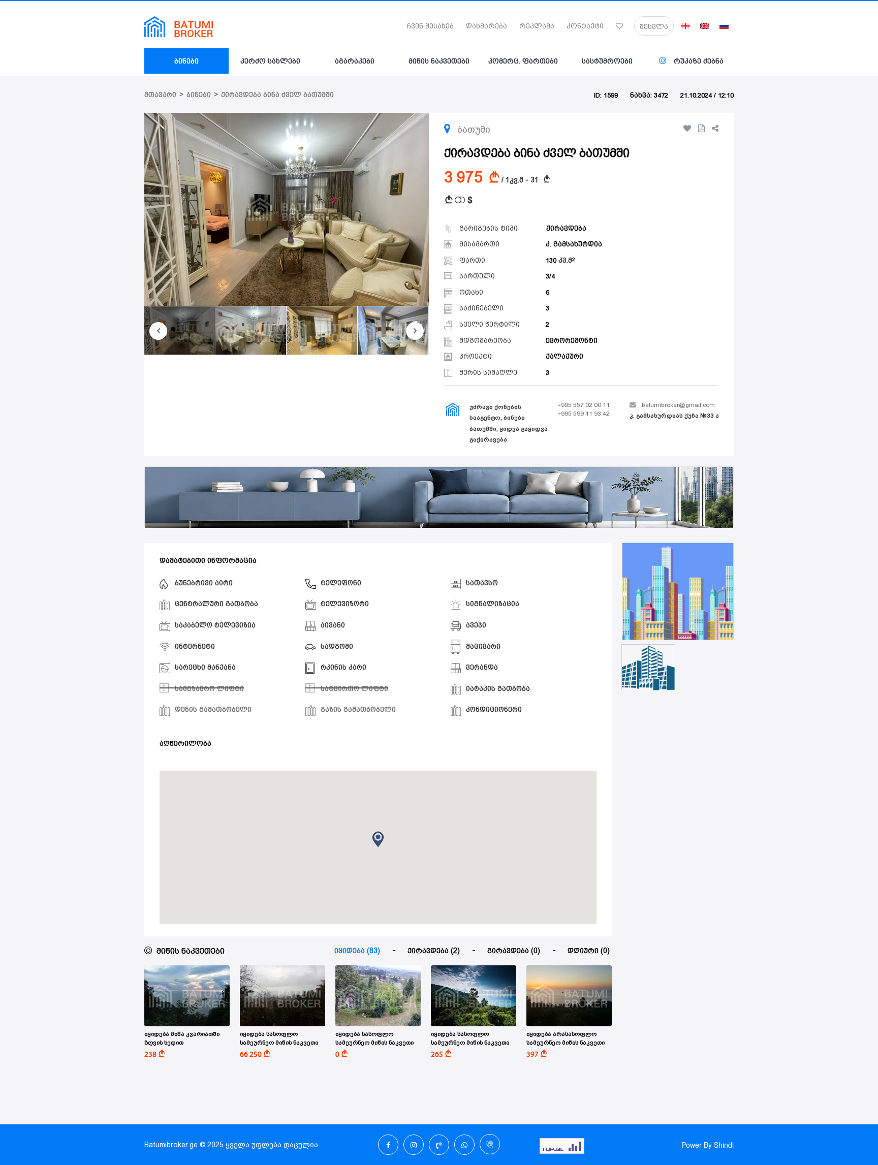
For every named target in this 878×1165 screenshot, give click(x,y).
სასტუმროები (607, 61)
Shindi (724, 1145)
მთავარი (160, 95)
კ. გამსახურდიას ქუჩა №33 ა (674, 415)
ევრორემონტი (572, 340)
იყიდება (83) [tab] (357, 951)
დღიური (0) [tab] (589, 951)
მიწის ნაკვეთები (439, 61)
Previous (158, 331)
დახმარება (486, 26)
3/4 (550, 276)
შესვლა (654, 26)
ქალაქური (564, 356)
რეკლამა (536, 26)
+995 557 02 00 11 (583, 404)
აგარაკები (354, 61)
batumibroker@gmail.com (678, 404)
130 (559, 260)
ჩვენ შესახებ (430, 26)
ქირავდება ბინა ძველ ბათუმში (277, 95)
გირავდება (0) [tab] (513, 951)
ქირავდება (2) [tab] (433, 951)
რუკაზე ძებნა (698, 61)
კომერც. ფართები (523, 61)
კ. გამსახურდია (574, 244)
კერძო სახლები (270, 61)
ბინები (186, 61)
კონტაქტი (585, 26)
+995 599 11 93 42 (583, 413)
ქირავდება (566, 228)
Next (415, 331)
